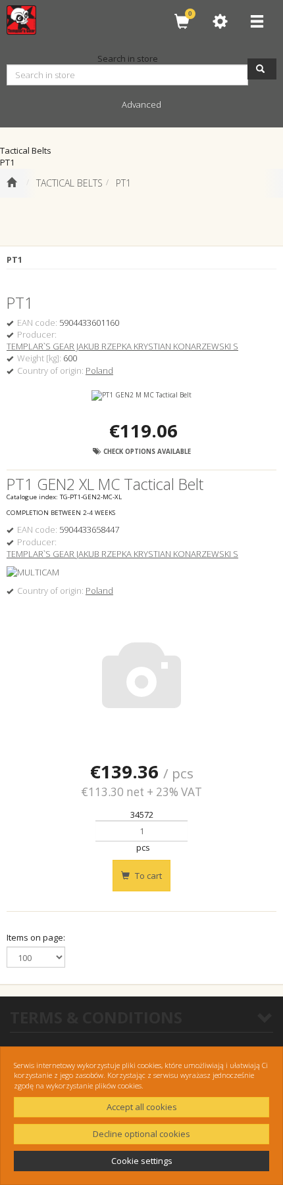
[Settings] (219, 21)
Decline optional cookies (141, 1134)
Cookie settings (141, 1161)
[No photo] (141, 676)
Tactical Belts (69, 183)
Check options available (146, 451)
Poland (99, 370)
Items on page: (36, 937)
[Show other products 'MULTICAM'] (33, 572)
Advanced (141, 104)
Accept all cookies (142, 1107)
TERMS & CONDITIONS (96, 1017)
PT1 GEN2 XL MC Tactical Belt (105, 484)
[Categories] (256, 21)
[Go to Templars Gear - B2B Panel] (11, 183)
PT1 (123, 183)
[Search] (261, 68)
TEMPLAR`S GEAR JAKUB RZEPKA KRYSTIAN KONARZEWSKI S (122, 346)
